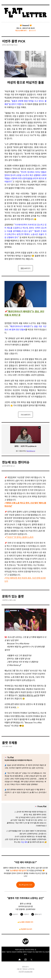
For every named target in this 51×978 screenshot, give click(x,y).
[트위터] (31, 959)
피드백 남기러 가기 (25, 885)
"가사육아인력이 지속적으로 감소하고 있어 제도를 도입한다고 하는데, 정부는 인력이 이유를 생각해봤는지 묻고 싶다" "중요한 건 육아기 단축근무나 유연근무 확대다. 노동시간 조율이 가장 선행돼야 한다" (25, 231)
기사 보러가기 (25, 414)
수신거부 (21, 971)
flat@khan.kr (31, 451)
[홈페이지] (19, 959)
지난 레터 (24, 842)
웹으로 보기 (32, 30)
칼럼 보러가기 (25, 268)
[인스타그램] (25, 959)
